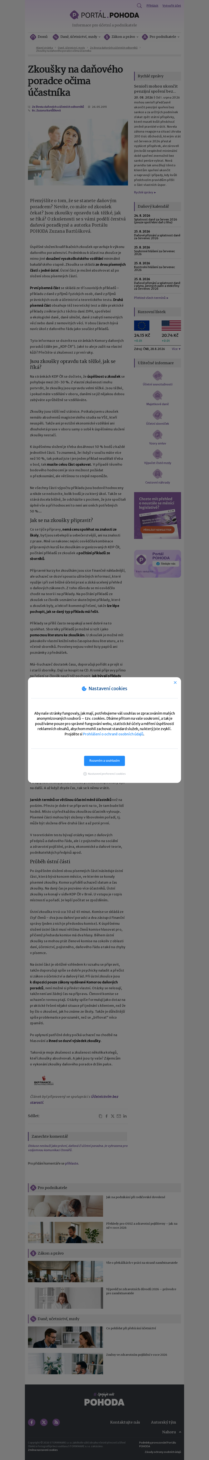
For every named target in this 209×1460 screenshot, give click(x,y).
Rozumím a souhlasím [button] (104, 760)
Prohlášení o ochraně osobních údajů (113, 734)
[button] (104, 774)
